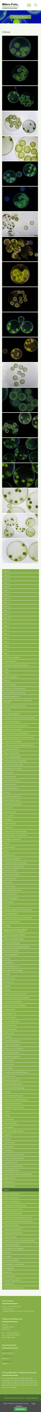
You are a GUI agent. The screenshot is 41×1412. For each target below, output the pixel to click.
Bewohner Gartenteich (12, 922)
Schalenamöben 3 (10, 661)
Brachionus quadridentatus (13, 1131)
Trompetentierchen (11, 914)
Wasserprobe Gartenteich (13, 1104)
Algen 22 (7, 571)
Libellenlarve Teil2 (10, 784)
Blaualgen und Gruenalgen (13, 970)
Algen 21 (7, 575)
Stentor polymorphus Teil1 (13, 1209)
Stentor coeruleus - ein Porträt (15, 706)
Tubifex (6, 673)
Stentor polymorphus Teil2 (13, 765)
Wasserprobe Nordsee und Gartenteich (18, 918)
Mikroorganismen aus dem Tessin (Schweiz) (19, 718)
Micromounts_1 (8, 1353)
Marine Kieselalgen (11, 898)
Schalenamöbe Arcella (11, 1245)
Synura (6, 851)
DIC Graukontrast (10, 1029)
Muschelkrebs (9, 1119)
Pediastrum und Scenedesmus (14, 689)
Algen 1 (6, 653)
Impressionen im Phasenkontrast (16, 1100)
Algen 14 (7, 602)
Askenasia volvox (10, 812)
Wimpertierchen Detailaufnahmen (16, 1072)
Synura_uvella (9, 816)
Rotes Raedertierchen (11, 1170)
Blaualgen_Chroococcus (12, 839)
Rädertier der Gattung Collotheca (16, 726)
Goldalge (7, 1115)
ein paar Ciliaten (9, 886)
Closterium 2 (8, 827)
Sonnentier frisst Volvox (12, 722)
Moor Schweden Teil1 (11, 1021)
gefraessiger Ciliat (10, 1013)
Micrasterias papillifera (12, 859)
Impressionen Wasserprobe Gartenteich (18, 1221)
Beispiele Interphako (11, 951)
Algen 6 (6, 634)
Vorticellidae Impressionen (13, 1096)
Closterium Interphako (12, 943)
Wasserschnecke (10, 776)
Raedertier (7, 1252)
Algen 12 (7, 610)
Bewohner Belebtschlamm (13, 1084)
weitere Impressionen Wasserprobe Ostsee (19, 1241)
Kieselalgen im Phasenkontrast (15, 1205)
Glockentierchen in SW (12, 966)
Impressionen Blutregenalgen (14, 1088)
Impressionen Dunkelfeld (13, 1002)
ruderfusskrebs (9, 1143)
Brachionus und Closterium (13, 1049)
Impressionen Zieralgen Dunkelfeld (16, 998)
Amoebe (7, 974)
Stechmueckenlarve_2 (11, 780)
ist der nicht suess (10, 1237)
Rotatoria (7, 986)
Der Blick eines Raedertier (13, 729)
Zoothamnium (9, 1284)
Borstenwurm (9, 982)
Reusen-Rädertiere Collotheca (14, 693)
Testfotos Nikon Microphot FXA (15, 835)
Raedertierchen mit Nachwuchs (15, 994)
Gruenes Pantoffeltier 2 (12, 1041)
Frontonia (7, 1139)
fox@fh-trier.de (10, 1337)
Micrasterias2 (9, 1060)
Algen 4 (6, 642)
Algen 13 (7, 606)
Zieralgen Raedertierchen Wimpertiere (18, 910)
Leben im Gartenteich (11, 753)
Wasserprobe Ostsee (11, 1225)
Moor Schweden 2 (10, 1017)
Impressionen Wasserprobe (14, 1107)
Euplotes (7, 958)
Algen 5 (6, 638)
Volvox (6, 1190)
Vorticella (7, 1092)
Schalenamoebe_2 (10, 878)
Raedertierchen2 (10, 1178)
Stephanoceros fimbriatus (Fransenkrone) (19, 737)
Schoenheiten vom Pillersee (14, 1154)
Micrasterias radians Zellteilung (15, 863)
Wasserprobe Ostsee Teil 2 (13, 1229)
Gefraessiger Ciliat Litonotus (14, 1288)
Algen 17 (7, 591)
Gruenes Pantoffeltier (11, 1260)
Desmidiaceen (9, 1147)
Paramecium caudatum (12, 657)
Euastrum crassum (10, 871)
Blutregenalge (9, 1268)
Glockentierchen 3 (10, 894)
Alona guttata (9, 1127)
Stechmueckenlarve (11, 788)
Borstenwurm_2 (9, 855)
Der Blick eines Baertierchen (14, 1158)
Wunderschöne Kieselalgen (13, 1249)
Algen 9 (6, 622)
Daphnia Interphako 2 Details (14, 935)
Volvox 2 (7, 906)
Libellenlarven (9, 773)
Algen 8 (6, 626)
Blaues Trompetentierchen (13, 1166)
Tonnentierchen (9, 1186)
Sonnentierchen (9, 847)
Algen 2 (6, 649)
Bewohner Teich (9, 1076)
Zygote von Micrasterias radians (15, 831)
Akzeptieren (20, 1409)
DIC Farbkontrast (10, 1025)
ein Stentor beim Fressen (13, 741)
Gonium (7, 843)
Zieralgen (7, 925)
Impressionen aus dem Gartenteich (16, 733)
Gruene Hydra (9, 1064)
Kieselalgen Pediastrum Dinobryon (16, 665)
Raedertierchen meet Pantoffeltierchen (18, 1174)
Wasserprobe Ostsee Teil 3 (13, 1233)
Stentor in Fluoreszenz (12, 1202)
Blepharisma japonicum (12, 1056)
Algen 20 (7, 579)
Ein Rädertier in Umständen (14, 1264)
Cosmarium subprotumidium (14, 867)
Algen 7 (6, 630)
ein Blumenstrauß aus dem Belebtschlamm (19, 745)
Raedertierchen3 (10, 824)
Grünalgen (7, 1256)
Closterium (8, 1135)
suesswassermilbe (10, 1123)
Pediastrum (8, 1037)
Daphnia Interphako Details (14, 939)
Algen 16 (7, 595)
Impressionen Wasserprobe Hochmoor (18, 1217)
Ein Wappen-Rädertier (12, 714)
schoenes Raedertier (11, 955)
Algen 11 (7, 614)
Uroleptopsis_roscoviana (13, 804)
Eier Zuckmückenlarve (12, 1053)
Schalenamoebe (9, 1009)
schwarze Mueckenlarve (12, 796)
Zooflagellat (8, 820)
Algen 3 (6, 645)
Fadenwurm (8, 882)
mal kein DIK (8, 808)
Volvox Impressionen (11, 1198)
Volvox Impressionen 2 (12, 1194)
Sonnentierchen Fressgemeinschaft (16, 947)
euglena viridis (9, 1033)
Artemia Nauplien (10, 685)
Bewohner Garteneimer (12, 1080)
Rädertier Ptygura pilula (12, 1280)
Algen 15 (7, 598)
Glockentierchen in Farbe (13, 769)
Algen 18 (7, 587)
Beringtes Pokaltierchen (12, 890)
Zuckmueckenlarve (10, 1162)
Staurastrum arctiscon (12, 874)
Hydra (6, 669)
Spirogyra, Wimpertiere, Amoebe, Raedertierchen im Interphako (15, 930)
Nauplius (7, 1111)
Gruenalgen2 (8, 1068)
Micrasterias (8, 1151)
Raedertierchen (9, 1182)
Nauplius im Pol (9, 978)
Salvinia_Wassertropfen (12, 757)
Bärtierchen (8, 1272)
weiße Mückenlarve (11, 677)
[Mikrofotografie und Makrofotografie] (10, 6)
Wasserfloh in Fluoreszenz (13, 1213)
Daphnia (7, 681)
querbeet (7, 710)
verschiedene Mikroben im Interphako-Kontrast (18, 701)
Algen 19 (7, 583)
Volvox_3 (7, 792)
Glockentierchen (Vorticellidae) (15, 761)
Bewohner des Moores (12, 800)
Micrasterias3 (9, 902)
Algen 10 (7, 618)
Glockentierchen (10, 1276)
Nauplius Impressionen (12, 1045)
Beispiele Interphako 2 (12, 696)
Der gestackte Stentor (11, 749)
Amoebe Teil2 (8, 962)
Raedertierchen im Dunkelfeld (14, 1006)
